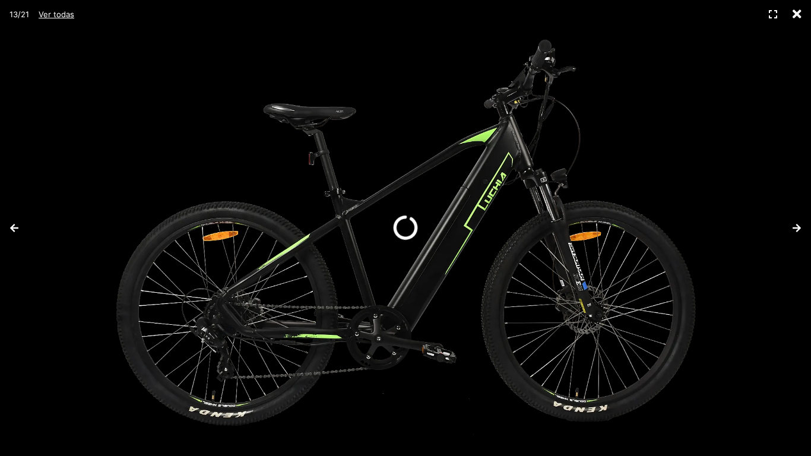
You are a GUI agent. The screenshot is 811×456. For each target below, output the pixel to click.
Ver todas (56, 14)
